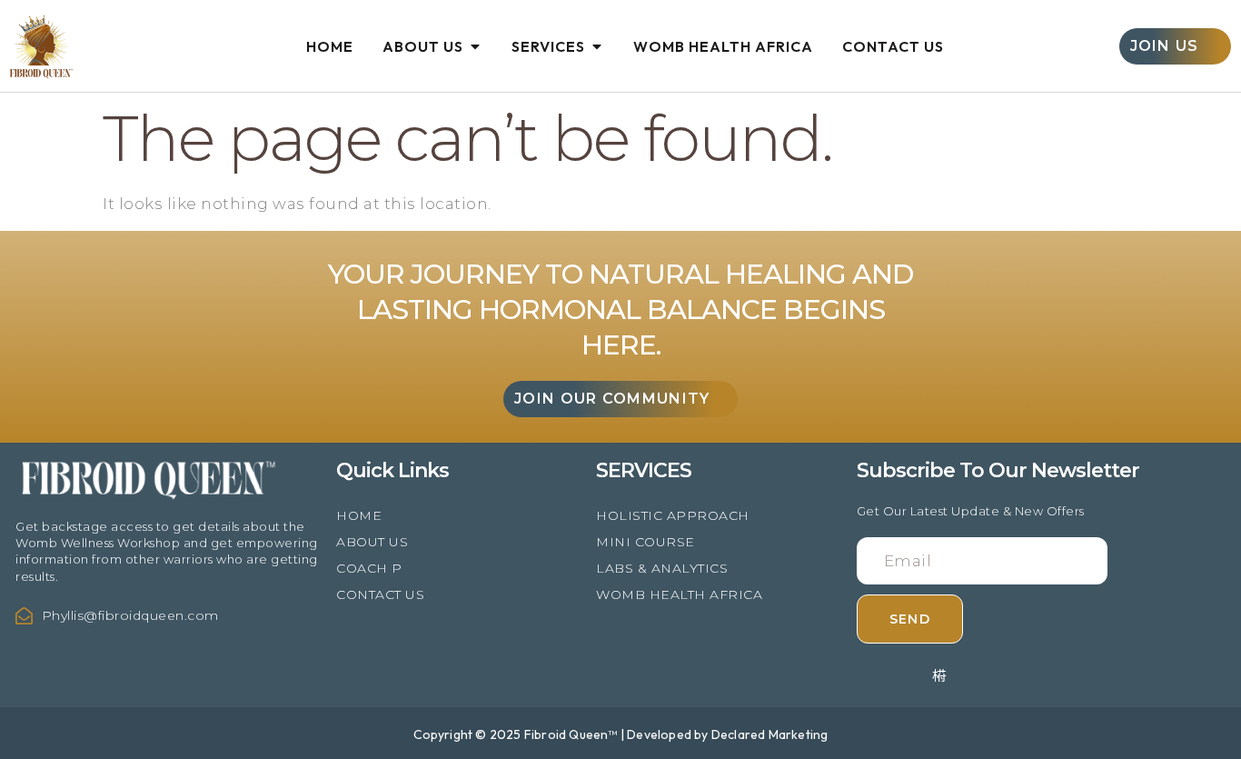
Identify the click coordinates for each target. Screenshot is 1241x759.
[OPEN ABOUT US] (475, 46)
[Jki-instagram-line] (871, 676)
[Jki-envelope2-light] (939, 676)
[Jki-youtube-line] (904, 676)
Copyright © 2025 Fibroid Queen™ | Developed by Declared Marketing (621, 734)
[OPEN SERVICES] (597, 46)
